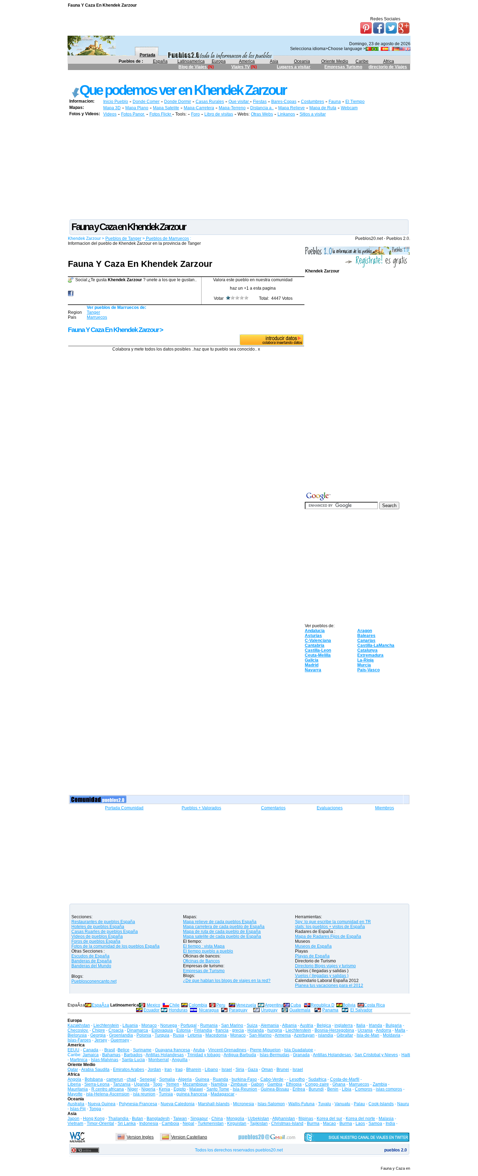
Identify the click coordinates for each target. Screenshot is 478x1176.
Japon (73, 1118)
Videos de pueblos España (97, 936)
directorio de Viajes (387, 66)
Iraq (179, 1069)
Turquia (162, 1035)
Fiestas (260, 101)
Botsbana (94, 1079)
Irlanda (375, 1025)
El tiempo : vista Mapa (204, 946)
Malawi (196, 1089)
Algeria (185, 1079)
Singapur (199, 1118)
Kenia (164, 1089)
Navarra (313, 669)
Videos (110, 114)
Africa (388, 61)
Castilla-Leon (318, 650)
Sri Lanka (127, 1123)
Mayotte (75, 1094)
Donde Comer (146, 101)
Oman (267, 1069)
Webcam (349, 107)
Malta (400, 1030)
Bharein (193, 1069)
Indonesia (148, 1123)
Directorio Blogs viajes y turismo (325, 965)
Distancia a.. (262, 107)
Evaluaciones (330, 807)
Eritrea (299, 1089)
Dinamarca (137, 1030)
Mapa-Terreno (232, 107)
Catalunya (367, 650)
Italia (360, 1025)
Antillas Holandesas (165, 1054)
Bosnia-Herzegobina (334, 1030)
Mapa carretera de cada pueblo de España (224, 926)
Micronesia (243, 1103)
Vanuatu (342, 1103)
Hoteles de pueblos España (97, 926)
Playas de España (312, 956)
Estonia (183, 1030)
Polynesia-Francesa (138, 1103)
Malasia (386, 1118)
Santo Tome (217, 1089)
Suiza (252, 1025)
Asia (274, 61)
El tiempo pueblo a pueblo (208, 951)
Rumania (209, 1025)
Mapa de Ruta (322, 107)
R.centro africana (107, 1089)
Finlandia (203, 1030)
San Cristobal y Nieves (376, 1054)
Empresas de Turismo (204, 970)
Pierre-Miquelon (265, 1049)
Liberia (74, 1084)
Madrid (311, 665)
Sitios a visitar (313, 114)
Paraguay (238, 1010)
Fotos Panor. (133, 114)
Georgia (98, 1035)
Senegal (148, 1079)
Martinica (78, 1059)
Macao (329, 1123)
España (160, 61)
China (217, 1118)
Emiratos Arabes (128, 1069)
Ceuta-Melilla (318, 655)
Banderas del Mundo (91, 965)
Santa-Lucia (133, 1059)
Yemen (172, 1084)
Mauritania (78, 1089)
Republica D (323, 1005)
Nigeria (148, 1089)
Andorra (383, 1030)
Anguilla (180, 1059)
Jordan (154, 1069)
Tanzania (122, 1084)
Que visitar (239, 101)
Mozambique (195, 1084)
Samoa (375, 1123)
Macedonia (216, 1035)
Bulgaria (394, 1025)
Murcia (364, 665)
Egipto (180, 1089)
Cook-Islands (381, 1103)
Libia (346, 1089)
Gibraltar (345, 1035)
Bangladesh (158, 1118)
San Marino (232, 1025)
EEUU (73, 1049)
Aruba (199, 1049)
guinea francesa (191, 1094)
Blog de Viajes (193, 66)
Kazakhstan (79, 1025)
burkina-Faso (244, 1079)
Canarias (366, 640)
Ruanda (220, 1079)
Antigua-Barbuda (240, 1054)
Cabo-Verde (271, 1079)
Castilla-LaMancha (375, 645)
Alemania (270, 1025)
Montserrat (158, 1059)
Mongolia (235, 1118)
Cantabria (314, 645)
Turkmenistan (211, 1123)
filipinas (305, 1118)
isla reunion (144, 1094)
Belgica (324, 1025)
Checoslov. (78, 1030)
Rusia (178, 1035)
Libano (211, 1069)
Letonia (195, 1035)
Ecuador (151, 1010)
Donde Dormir (177, 101)
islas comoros (389, 1089)
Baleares (366, 635)
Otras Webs (262, 114)
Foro (195, 114)
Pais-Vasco (368, 669)
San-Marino (260, 1035)
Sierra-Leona (97, 1084)
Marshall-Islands (214, 1103)
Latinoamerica (191, 61)
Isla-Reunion (245, 1089)
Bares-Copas (283, 101)
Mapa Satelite (166, 107)
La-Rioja (365, 660)
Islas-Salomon (271, 1103)
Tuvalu (324, 1103)
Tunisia (166, 1094)
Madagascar (222, 1094)
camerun (114, 1079)
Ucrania (365, 1030)
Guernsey (120, 1040)
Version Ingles (140, 1137)
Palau (359, 1103)
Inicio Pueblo (115, 101)
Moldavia (391, 1035)
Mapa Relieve (291, 107)
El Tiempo (355, 101)
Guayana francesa (172, 1049)
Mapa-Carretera (199, 107)
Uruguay (269, 1010)
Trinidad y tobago (203, 1054)
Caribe (362, 61)
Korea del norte (360, 1118)
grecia (238, 1030)
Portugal (189, 1025)
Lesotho (297, 1079)
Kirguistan (236, 1123)
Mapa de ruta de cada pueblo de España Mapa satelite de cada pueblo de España (222, 934)
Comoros (363, 1089)
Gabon (257, 1084)
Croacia (116, 1030)
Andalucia (315, 630)
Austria (306, 1025)
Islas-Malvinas (104, 1059)
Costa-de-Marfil (344, 1079)
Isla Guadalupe (298, 1049)
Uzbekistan (258, 1118)
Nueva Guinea (101, 1103)
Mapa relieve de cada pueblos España (219, 921)
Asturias (313, 635)
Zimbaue (239, 1084)
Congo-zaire (317, 1084)
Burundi (316, 1089)
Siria (240, 1069)
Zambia (380, 1084)
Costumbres (312, 101)
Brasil (109, 1049)
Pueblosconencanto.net (94, 981)
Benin (332, 1089)
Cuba (295, 1005)
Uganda (141, 1084)
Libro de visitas (218, 114)
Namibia (219, 1084)
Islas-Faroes (79, 1040)
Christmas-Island (287, 1123)
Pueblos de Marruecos (167, 238)
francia (222, 1030)
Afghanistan (283, 1118)
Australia (76, 1103)
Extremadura (370, 655)
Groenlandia (121, 1035)
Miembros (384, 807)
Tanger (93, 312)
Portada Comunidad (124, 807)
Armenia (283, 1035)
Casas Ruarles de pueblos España (104, 931)
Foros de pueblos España (95, 941)
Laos (360, 1123)
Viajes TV (240, 66)
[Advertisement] (195, 76)
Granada (301, 1054)
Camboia (170, 1123)
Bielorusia (77, 1035)
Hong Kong (94, 1118)
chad (131, 1079)
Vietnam (75, 1123)
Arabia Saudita (95, 1069)
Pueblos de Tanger (123, 238)
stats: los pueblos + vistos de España (330, 926)
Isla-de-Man (368, 1035)
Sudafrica (317, 1079)
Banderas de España (91, 961)
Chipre (98, 1030)
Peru (220, 1005)
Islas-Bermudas (274, 1054)
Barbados (133, 1054)
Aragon (364, 630)
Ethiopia (294, 1084)
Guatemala (299, 1010)
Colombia (198, 1005)
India (390, 1123)
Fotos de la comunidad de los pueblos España (115, 946)
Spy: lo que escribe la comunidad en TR (333, 921)
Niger (132, 1089)
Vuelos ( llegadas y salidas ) (322, 975)
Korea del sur (329, 1118)
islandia (325, 1035)
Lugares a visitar (293, 66)
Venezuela (246, 1005)
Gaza (253, 1069)
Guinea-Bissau (275, 1089)
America (247, 61)
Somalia (167, 1079)
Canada (90, 1049)
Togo (157, 1084)
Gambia (274, 1084)
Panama (330, 1010)
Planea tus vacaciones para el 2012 (329, 985)
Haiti (405, 1054)
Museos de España (313, 946)
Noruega (168, 1025)
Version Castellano (189, 1137)
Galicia (311, 660)
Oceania (302, 61)
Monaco (149, 1025)
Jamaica (91, 1054)
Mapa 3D (112, 107)
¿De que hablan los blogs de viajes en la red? (226, 980)
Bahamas (111, 1054)
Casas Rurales (210, 101)
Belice (123, 1049)
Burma (313, 1123)
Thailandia (118, 1118)
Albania (289, 1025)
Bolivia (349, 1005)
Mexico (153, 1005)
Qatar (73, 1069)
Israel (227, 1069)
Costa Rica (374, 1005)
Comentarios (273, 807)
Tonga (95, 1108)
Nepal (188, 1123)
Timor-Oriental (100, 1123)
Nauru (403, 1103)
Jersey (100, 1040)
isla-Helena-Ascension (107, 1094)
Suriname (142, 1049)
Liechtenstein (106, 1025)
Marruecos (97, 317)
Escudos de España (90, 956)
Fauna (335, 101)
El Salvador (361, 1010)
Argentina (274, 1005)
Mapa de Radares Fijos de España (328, 936)
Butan (137, 1118)
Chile (174, 1005)
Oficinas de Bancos (201, 961)
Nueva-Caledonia (178, 1103)
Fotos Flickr (160, 114)
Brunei (282, 1069)
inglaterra (344, 1025)
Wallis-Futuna (301, 1103)
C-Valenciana (318, 640)
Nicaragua (209, 1010)
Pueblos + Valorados (201, 807)
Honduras (178, 1010)
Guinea (202, 1079)
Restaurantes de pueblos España (103, 921)
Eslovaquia (162, 1030)
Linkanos (286, 114)
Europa (219, 61)
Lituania (130, 1025)
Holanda (255, 1030)
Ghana (338, 1084)
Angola (74, 1079)
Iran (168, 1069)
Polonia (143, 1035)
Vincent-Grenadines (227, 1049)
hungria (274, 1030)
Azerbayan (304, 1035)
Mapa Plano (136, 107)
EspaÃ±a (100, 1005)
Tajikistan (259, 1123)
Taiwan (180, 1118)
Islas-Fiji (78, 1108)
